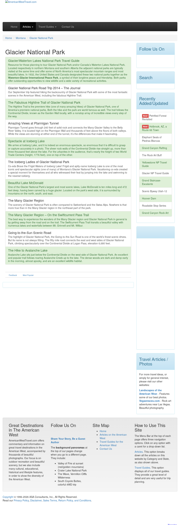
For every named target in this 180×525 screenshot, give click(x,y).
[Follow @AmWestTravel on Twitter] (148, 60)
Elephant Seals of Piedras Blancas (152, 138)
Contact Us (68, 26)
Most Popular (28, 275)
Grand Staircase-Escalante (151, 182)
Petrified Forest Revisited (154, 117)
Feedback (13, 275)
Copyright (8, 497)
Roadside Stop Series (154, 205)
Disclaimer (36, 500)
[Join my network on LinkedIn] (155, 60)
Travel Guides (142, 467)
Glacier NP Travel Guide (155, 173)
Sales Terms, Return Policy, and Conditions (67, 500)
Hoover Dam (149, 198)
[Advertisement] (133, 10)
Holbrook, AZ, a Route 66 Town (154, 128)
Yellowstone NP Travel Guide (154, 164)
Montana (21, 38)
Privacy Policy (21, 500)
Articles (139, 451)
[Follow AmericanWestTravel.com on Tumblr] (161, 60)
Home (14, 26)
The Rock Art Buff (152, 155)
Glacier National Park (41, 38)
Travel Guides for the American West (111, 443)
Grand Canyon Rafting (154, 148)
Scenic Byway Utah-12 (154, 191)
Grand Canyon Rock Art (155, 213)
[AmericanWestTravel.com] (21, 4)
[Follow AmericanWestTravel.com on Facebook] (142, 60)
